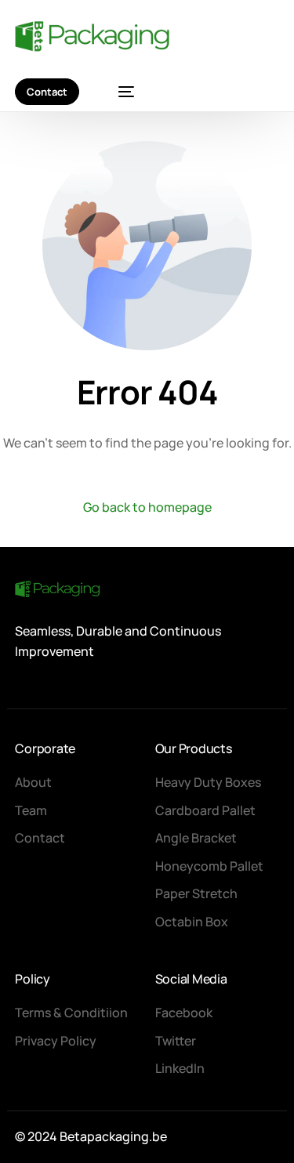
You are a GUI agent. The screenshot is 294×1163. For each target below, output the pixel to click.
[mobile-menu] (118, 91)
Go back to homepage (147, 507)
